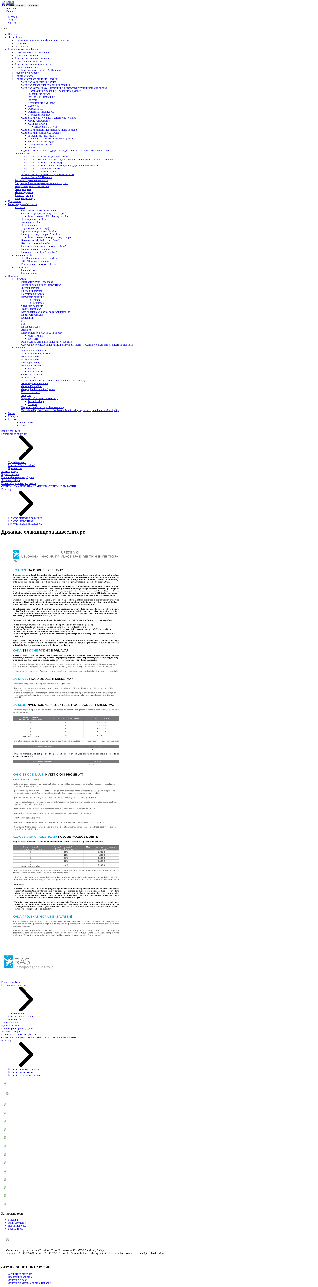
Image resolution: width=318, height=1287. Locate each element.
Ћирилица (20, 5)
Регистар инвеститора (20, 520)
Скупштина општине (20, 1273)
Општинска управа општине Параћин (29, 1282)
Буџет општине (10, 474)
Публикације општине (14, 433)
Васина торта (15, 1228)
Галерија (13, 1219)
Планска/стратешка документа (18, 483)
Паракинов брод (17, 1225)
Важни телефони (11, 430)
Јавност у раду (9, 471)
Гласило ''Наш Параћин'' (21, 465)
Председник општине (20, 1276)
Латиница (33, 5)
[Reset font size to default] (10, 11)
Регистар (6, 489)
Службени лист (17, 462)
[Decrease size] (14, 8)
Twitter (11, 19)
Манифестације (17, 1222)
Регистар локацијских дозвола (25, 523)
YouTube (13, 22)
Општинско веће (17, 1279)
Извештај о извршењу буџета (17, 477)
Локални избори (10, 480)
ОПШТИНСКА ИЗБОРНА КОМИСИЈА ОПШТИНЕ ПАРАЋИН (38, 486)
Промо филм (15, 468)
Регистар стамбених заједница (25, 517)
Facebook (13, 16)
